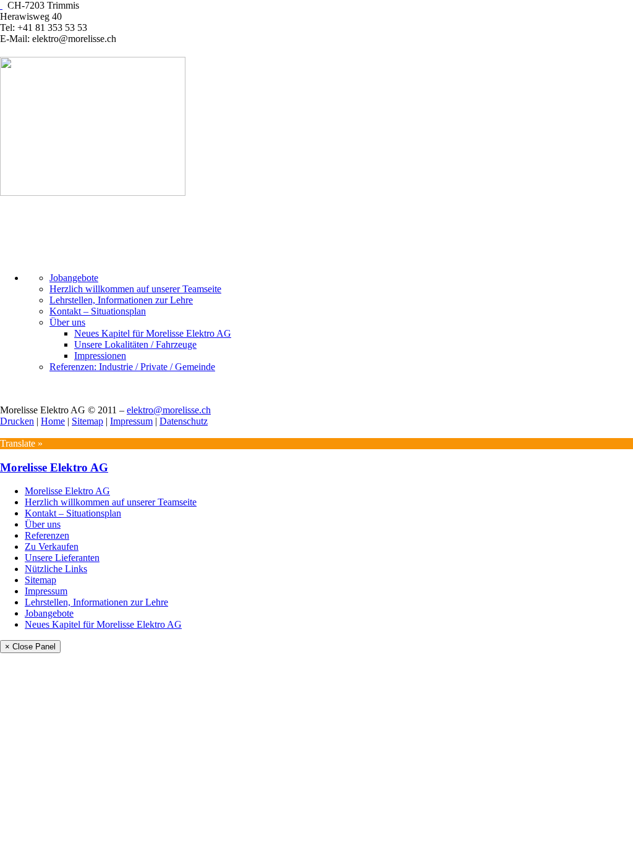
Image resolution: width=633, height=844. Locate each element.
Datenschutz (183, 421)
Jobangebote (73, 277)
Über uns (67, 322)
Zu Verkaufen (52, 546)
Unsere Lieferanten (62, 557)
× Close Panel (30, 646)
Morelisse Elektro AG (54, 467)
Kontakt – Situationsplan (97, 311)
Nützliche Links (56, 568)
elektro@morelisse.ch (169, 410)
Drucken (17, 421)
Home (53, 421)
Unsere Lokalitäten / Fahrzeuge (135, 344)
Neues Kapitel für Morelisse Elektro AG (152, 333)
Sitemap (87, 421)
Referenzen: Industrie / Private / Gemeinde (132, 366)
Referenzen (47, 535)
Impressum (131, 421)
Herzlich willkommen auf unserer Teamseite (135, 289)
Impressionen (100, 355)
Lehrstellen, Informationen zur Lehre (121, 300)
